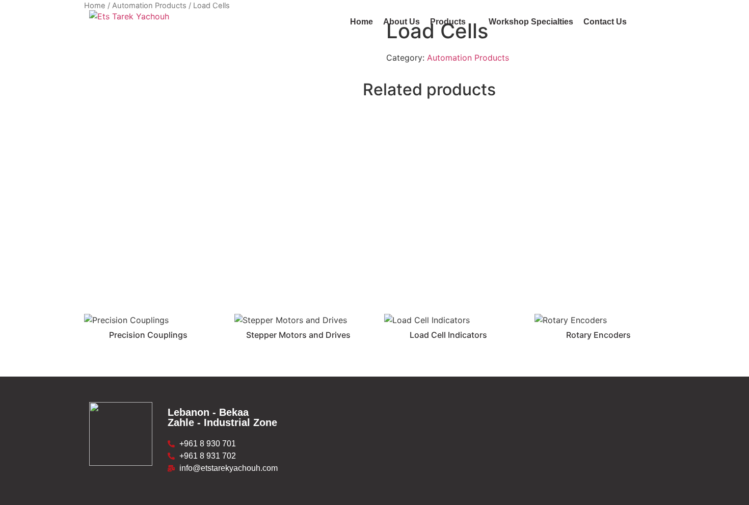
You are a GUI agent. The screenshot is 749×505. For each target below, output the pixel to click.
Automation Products (468, 57)
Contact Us (605, 21)
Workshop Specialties (531, 21)
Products (448, 21)
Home (361, 21)
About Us (401, 21)
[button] (454, 22)
